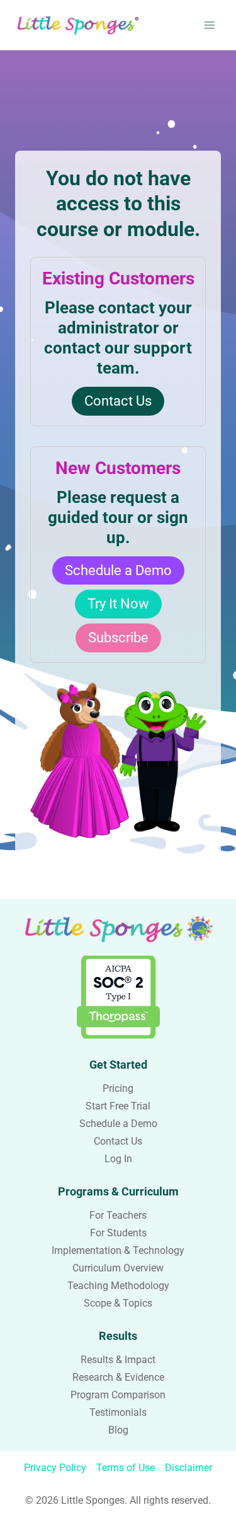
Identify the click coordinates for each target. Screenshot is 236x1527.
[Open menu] (209, 25)
